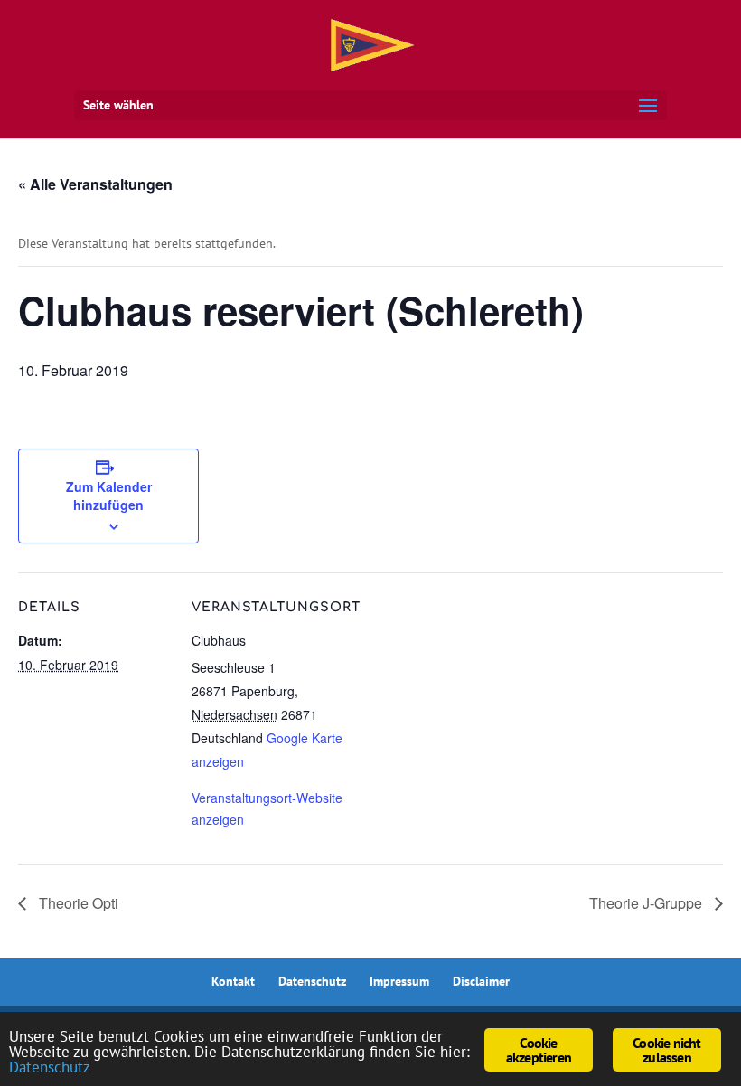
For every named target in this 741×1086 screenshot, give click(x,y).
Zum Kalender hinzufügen (109, 495)
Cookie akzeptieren (538, 1050)
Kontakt (233, 981)
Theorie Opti (76, 902)
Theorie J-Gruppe (647, 902)
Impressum (399, 981)
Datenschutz (312, 981)
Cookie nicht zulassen (666, 1050)
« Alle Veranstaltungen (95, 184)
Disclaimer (481, 981)
